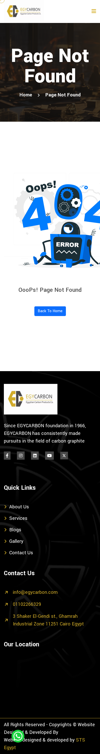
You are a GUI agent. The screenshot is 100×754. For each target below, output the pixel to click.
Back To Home (50, 311)
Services (18, 518)
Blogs (15, 529)
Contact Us (21, 552)
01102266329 (27, 604)
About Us (19, 507)
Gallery (16, 541)
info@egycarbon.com (35, 592)
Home (25, 95)
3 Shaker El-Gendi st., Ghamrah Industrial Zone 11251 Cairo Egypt (48, 620)
